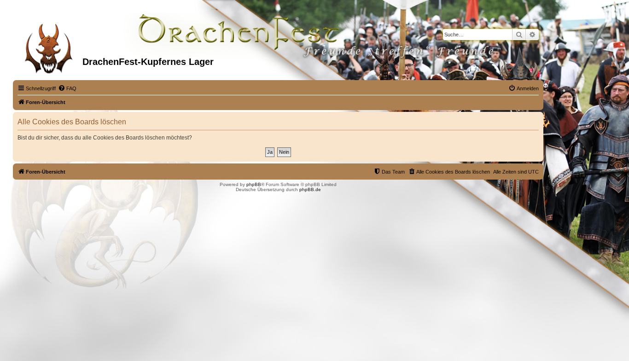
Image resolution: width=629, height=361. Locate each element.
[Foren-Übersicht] (48, 45)
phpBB (253, 184)
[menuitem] (67, 88)
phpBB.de (310, 189)
